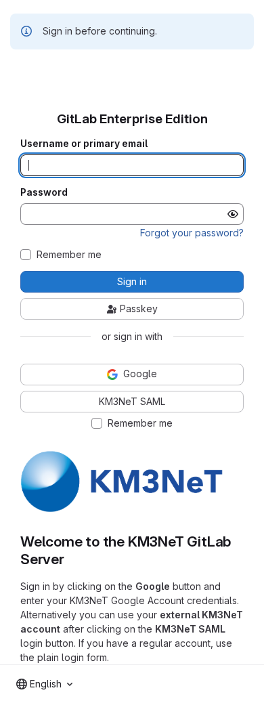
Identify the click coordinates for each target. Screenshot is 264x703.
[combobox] (44, 684)
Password (44, 192)
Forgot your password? (192, 232)
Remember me (69, 254)
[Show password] (233, 214)
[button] (121, 509)
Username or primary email (84, 143)
